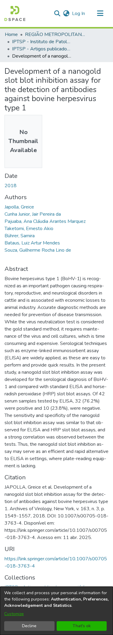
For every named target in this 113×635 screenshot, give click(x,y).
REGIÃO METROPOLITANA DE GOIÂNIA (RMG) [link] (55, 34)
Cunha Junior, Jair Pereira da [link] (33, 214)
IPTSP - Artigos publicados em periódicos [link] (42, 49)
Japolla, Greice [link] (19, 207)
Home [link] (11, 34)
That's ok (82, 626)
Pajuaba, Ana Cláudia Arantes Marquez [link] (45, 221)
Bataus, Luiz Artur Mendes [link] (32, 243)
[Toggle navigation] (100, 13)
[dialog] (56, 611)
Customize (14, 614)
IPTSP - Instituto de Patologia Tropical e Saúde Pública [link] (42, 41)
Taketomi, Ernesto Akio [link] (29, 228)
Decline (29, 626)
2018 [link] (11, 185)
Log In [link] (79, 13)
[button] (15, 13)
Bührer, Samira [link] (20, 235)
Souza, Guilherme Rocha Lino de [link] (38, 250)
